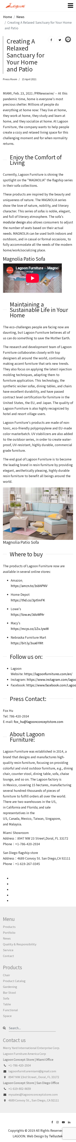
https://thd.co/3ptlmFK (28, 600)
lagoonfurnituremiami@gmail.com (32, 1071)
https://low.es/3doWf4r (27, 614)
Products (9, 927)
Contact (8, 956)
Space (7, 1016)
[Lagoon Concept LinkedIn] (69, 1121)
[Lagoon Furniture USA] (52, 1121)
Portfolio (9, 932)
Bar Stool (9, 992)
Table (7, 1004)
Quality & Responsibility (19, 944)
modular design (14, 222)
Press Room (10, 79)
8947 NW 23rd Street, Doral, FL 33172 (33, 1077)
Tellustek (56, 1136)
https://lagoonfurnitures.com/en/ (47, 673)
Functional (10, 1010)
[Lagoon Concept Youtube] (63, 1121)
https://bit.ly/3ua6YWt (27, 643)
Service (8, 950)
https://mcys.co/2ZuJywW (30, 628)
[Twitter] (60, 39)
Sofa (6, 998)
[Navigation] (70, 6)
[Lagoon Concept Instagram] (57, 1121)
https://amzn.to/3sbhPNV (29, 585)
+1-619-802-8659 (19, 1088)
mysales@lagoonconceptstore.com (33, 1094)
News (7, 938)
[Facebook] (51, 39)
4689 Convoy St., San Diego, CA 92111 (33, 1100)
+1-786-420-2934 (19, 1065)
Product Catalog (14, 981)
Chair (6, 975)
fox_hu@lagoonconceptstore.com (38, 721)
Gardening (10, 987)
